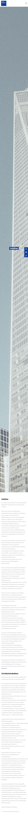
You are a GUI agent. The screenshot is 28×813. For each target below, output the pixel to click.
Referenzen (4, 668)
